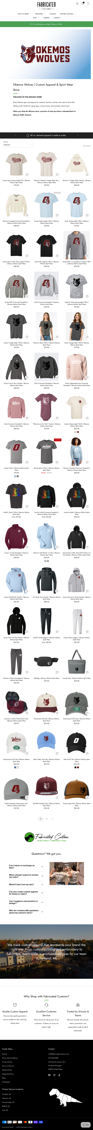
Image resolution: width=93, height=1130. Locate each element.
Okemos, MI (6, 1098)
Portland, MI (6, 1094)
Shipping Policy (8, 1074)
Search (4, 1054)
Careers (46, 18)
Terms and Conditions (10, 1058)
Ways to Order (23, 14)
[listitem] (46, 24)
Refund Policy (7, 1070)
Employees (6, 1082)
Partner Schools (66, 14)
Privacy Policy (7, 1062)
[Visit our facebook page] (49, 1075)
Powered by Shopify (8, 1127)
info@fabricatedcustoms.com (58, 1054)
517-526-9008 (53, 1058)
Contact (57, 18)
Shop (35, 18)
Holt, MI (5, 1110)
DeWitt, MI (6, 1106)
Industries (39, 14)
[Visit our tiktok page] (59, 1075)
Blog (3, 1078)
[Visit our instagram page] (54, 1075)
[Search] (88, 3)
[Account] (77, 3)
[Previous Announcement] (15, 135)
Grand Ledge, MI (8, 1102)
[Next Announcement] (78, 135)
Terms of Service (8, 1066)
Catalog (53, 14)
